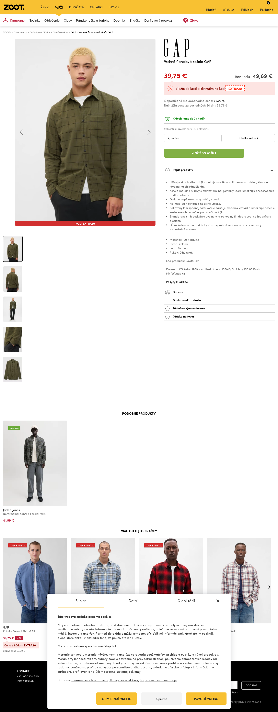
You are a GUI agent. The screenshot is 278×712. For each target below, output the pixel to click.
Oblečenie (52, 20)
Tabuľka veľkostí (248, 138)
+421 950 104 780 (28, 676)
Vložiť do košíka (204, 153)
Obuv (68, 20)
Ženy (45, 7)
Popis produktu (182, 169)
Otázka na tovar (183, 316)
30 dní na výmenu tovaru (188, 308)
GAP (6, 627)
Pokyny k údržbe (177, 282)
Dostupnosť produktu (187, 300)
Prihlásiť (247, 10)
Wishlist (228, 10)
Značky (135, 20)
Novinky (34, 20)
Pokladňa (266, 6)
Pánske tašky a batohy (92, 20)
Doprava (178, 292)
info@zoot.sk (25, 680)
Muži (59, 7)
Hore (268, 687)
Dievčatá (76, 7)
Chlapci (96, 7)
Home (114, 7)
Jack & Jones (11, 510)
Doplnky (119, 20)
